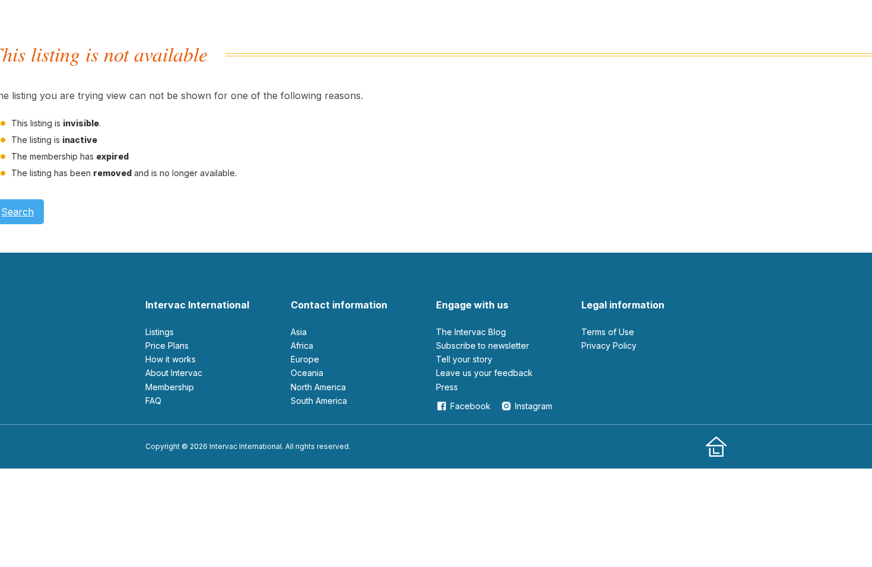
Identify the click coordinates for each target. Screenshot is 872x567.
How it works (170, 359)
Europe (305, 359)
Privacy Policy (609, 345)
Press (447, 387)
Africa (302, 345)
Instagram (533, 406)
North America (318, 387)
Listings (159, 332)
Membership (169, 387)
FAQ (153, 401)
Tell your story (464, 359)
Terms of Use (607, 332)
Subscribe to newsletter (482, 345)
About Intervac (173, 373)
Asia (299, 332)
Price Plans (167, 345)
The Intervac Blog (471, 332)
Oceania (307, 373)
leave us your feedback (484, 373)
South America (319, 401)
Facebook (470, 406)
